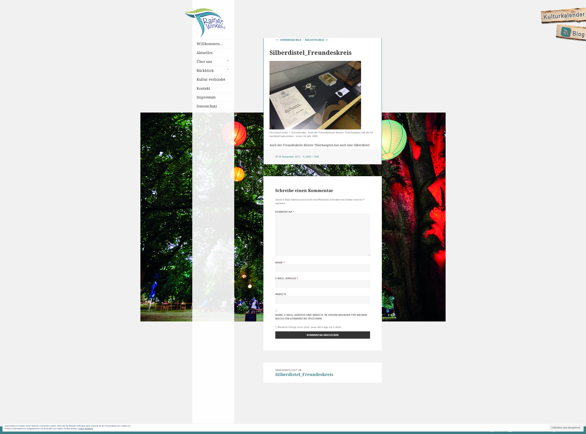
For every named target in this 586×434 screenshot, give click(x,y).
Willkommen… (210, 43)
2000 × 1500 (312, 156)
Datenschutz (207, 106)
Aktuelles (204, 52)
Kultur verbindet (211, 79)
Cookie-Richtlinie (85, 428)
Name (280, 262)
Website (280, 294)
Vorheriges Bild (290, 40)
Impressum (206, 97)
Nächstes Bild (314, 40)
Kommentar (284, 211)
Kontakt (203, 88)
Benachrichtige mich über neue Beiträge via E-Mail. (310, 327)
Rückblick (205, 70)
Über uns (204, 61)
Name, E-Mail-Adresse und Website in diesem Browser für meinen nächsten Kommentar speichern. (321, 316)
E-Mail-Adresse (286, 278)
